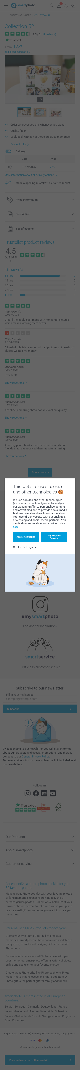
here (15, 526)
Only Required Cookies (54, 537)
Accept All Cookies (26, 537)
